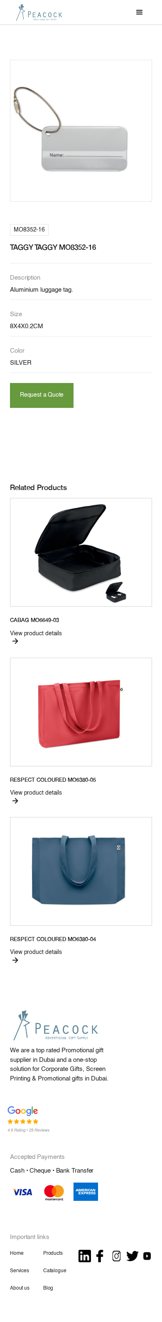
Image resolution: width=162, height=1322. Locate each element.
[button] (139, 12)
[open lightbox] (81, 131)
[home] (37, 12)
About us (19, 1288)
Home (16, 1253)
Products (53, 1253)
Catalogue (54, 1270)
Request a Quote (42, 395)
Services (19, 1270)
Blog (48, 1288)
